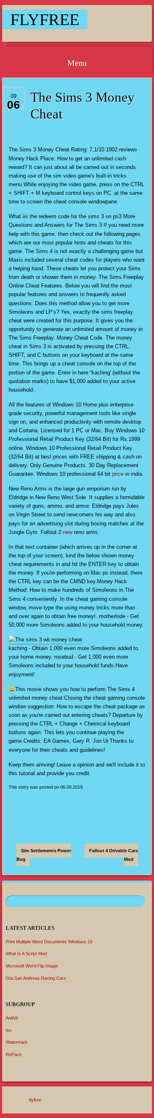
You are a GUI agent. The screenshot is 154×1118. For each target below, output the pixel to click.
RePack (14, 1054)
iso (8, 1030)
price (118, 474)
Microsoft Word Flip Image (32, 965)
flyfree (44, 19)
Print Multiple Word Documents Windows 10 (49, 941)
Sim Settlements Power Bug (43, 855)
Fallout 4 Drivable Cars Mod (113, 855)
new (67, 532)
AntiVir (12, 1017)
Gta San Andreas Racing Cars (36, 978)
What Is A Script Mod (26, 953)
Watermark (17, 1042)
